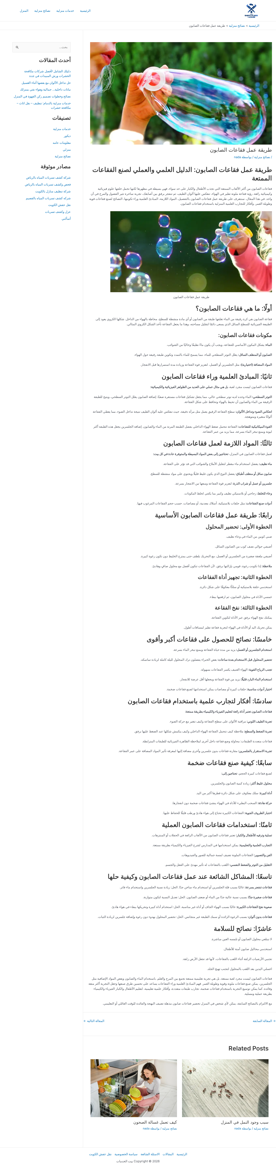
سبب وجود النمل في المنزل (245, 1122)
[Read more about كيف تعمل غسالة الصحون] (134, 1088)
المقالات (168, 1154)
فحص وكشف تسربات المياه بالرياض (48, 184)
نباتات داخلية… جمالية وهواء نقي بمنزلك (45, 89)
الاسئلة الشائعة (150, 1154)
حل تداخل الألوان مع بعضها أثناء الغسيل (46, 83)
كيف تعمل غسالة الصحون (155, 1122)
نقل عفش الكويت (59, 205)
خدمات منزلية (65, 11)
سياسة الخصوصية (126, 1154)
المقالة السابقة (264, 1020)
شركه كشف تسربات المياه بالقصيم (48, 198)
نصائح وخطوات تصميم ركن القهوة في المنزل (42, 96)
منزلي (67, 149)
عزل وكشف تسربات (58, 212)
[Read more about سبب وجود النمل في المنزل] (225, 1088)
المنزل (24, 11)
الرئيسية (85, 11)
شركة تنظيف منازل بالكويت (53, 191)
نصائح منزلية (42, 11)
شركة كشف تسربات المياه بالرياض (48, 177)
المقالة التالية (93, 1020)
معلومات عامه (62, 143)
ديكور (67, 136)
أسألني (66, 219)
